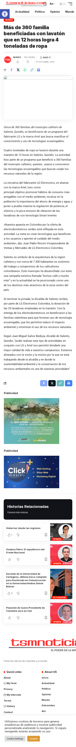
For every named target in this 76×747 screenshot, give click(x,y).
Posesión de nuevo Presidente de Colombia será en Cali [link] (25, 609)
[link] (5, 14)
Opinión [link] (57, 539)
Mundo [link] (9, 20)
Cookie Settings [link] (15, 738)
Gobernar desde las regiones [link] (23, 528)
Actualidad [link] (59, 597)
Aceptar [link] (34, 738)
